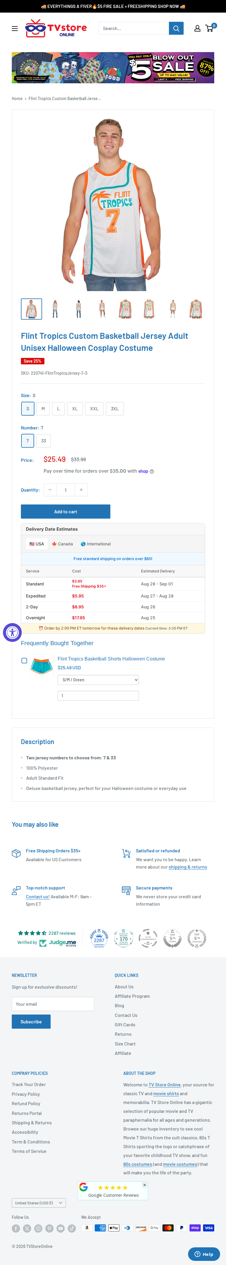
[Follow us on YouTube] (60, 1228)
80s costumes (137, 1164)
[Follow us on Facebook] (16, 1228)
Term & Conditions (31, 1141)
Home (17, 98)
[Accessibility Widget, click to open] (12, 632)
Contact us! (38, 896)
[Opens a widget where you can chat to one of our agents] (204, 1254)
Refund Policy (26, 1103)
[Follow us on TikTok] (72, 1228)
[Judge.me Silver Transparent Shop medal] (148, 938)
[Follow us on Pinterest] (49, 1228)
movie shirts (166, 1093)
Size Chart (125, 1043)
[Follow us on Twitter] (27, 1228)
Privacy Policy (26, 1094)
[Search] (176, 28)
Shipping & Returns (32, 1122)
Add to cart (65, 511)
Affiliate (123, 1053)
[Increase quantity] (81, 490)
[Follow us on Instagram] (38, 1228)
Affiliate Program (132, 996)
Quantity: (30, 489)
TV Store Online (165, 1084)
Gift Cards (125, 1024)
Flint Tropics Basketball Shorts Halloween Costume (111, 658)
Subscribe (31, 1021)
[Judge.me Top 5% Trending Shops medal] (196, 938)
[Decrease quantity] (50, 490)
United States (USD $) (34, 1202)
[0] (209, 28)
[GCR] (83, 1187)
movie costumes (180, 1164)
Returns (123, 1034)
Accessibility (25, 1132)
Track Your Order (29, 1084)
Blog (119, 1005)
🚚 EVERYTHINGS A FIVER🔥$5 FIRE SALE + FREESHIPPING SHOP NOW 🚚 (113, 6)
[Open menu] (15, 28)
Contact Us (126, 1015)
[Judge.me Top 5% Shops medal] (172, 938)
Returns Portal (27, 1113)
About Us (124, 986)
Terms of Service (29, 1151)
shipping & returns (188, 866)
